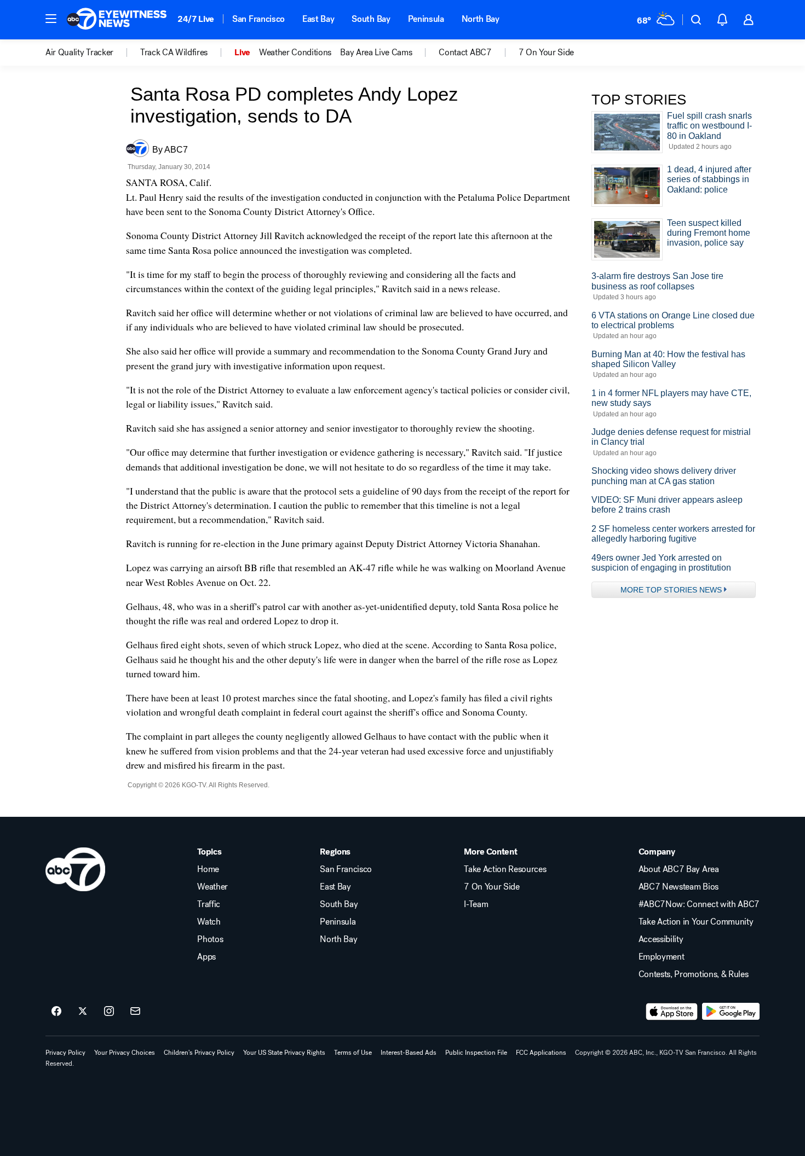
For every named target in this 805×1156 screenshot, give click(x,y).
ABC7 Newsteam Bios (678, 886)
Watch (208, 921)
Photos (210, 939)
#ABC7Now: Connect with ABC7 (699, 904)
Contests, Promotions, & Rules (694, 974)
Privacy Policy (65, 1052)
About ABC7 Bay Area (679, 869)
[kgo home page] (75, 869)
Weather (212, 886)
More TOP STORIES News (671, 589)
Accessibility (661, 939)
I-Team (476, 904)
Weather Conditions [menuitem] (295, 52)
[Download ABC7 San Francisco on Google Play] (731, 1011)
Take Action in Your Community (696, 921)
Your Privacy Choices (124, 1052)
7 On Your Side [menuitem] (546, 52)
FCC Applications (541, 1052)
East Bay (318, 19)
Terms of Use (353, 1052)
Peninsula (426, 19)
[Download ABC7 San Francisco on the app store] (672, 1011)
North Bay (480, 19)
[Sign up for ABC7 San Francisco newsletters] (135, 1012)
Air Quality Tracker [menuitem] (79, 52)
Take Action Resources (505, 869)
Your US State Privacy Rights (284, 1052)
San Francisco (258, 19)
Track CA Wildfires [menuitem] (174, 52)
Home (208, 869)
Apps (206, 956)
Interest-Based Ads (408, 1052)
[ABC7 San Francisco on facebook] (56, 1012)
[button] (50, 19)
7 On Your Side (492, 886)
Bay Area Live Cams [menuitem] (376, 52)
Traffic (208, 904)
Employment (662, 956)
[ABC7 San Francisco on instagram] (109, 1012)
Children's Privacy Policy (199, 1052)
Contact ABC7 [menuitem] (465, 52)
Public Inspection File (476, 1052)
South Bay (371, 19)
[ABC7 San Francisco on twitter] (83, 1012)
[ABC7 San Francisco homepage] (116, 20)
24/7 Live (195, 19)
